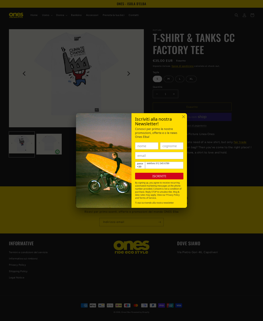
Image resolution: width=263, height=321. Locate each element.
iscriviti (159, 176)
